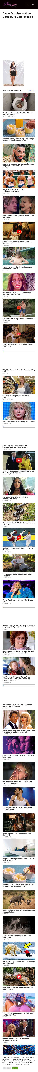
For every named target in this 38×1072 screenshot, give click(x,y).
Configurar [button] (7, 1068)
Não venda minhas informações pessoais (16, 1064)
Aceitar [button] (15, 1068)
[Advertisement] (19, 40)
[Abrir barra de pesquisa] (27, 4)
